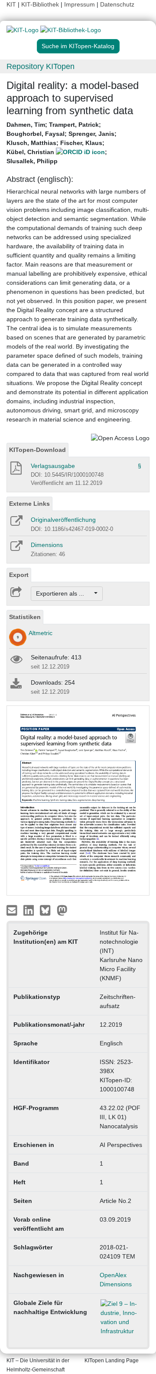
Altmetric (40, 632)
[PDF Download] (15, 470)
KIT (11, 4)
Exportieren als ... (64, 593)
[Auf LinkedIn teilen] (29, 909)
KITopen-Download (37, 449)
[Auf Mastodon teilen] (62, 909)
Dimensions (47, 544)
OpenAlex (113, 1275)
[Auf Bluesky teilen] (47, 909)
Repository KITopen (40, 66)
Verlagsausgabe (53, 465)
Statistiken (25, 616)
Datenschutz (117, 4)
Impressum (79, 4)
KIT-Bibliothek (41, 4)
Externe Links (29, 503)
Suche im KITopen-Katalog (78, 46)
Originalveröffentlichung (63, 519)
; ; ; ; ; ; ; (61, 143)
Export (19, 574)
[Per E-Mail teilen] (12, 909)
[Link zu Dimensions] (16, 548)
